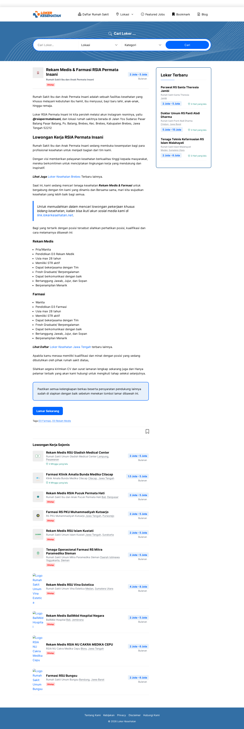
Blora (84, 648)
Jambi (164, 98)
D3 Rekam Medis (61, 420)
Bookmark (184, 3)
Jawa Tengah (106, 478)
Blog (201, 3)
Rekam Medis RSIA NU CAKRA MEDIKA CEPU (79, 644)
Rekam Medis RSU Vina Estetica (70, 584)
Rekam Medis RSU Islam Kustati (70, 531)
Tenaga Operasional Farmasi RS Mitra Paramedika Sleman (74, 551)
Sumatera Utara (104, 588)
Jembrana (78, 619)
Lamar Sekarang (47, 411)
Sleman (65, 560)
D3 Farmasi (45, 420)
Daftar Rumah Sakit (112, 3)
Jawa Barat (97, 679)
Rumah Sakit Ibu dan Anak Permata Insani (70, 79)
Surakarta (108, 534)
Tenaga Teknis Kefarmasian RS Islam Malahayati (182, 141)
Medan (89, 588)
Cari (187, 45)
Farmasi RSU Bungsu (61, 675)
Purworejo (108, 515)
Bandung (84, 679)
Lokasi (136, 3)
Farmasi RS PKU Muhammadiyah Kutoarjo (77, 512)
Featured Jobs (161, 3)
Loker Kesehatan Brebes (64, 176)
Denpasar (112, 497)
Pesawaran (52, 459)
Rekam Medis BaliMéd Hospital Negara (75, 615)
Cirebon (165, 124)
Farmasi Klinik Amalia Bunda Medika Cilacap (79, 474)
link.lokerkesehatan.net (55, 215)
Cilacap (92, 478)
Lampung (102, 456)
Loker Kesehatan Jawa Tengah (70, 347)
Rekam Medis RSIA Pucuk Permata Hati (75, 493)
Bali (104, 497)
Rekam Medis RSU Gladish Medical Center (77, 452)
